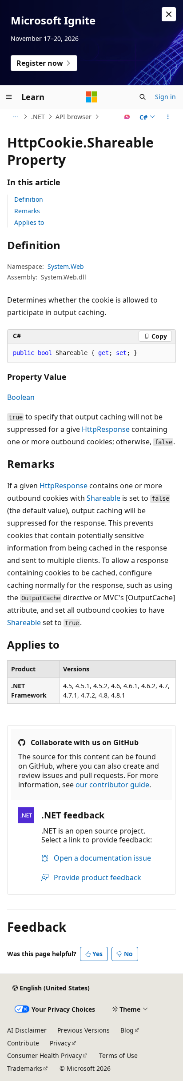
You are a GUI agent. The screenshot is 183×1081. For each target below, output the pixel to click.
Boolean (21, 397)
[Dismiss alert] (169, 14)
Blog (127, 1030)
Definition (28, 199)
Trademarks (24, 1068)
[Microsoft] (91, 97)
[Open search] (142, 97)
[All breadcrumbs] (15, 117)
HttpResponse (106, 429)
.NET (38, 116)
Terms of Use (118, 1055)
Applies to (29, 222)
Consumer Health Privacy (44, 1055)
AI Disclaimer (27, 1030)
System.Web (66, 266)
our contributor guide (112, 785)
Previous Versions (83, 1030)
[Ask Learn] (127, 117)
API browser (74, 116)
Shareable (103, 498)
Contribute (23, 1043)
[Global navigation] (9, 97)
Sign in (165, 96)
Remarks (27, 211)
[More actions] (168, 117)
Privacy (60, 1043)
